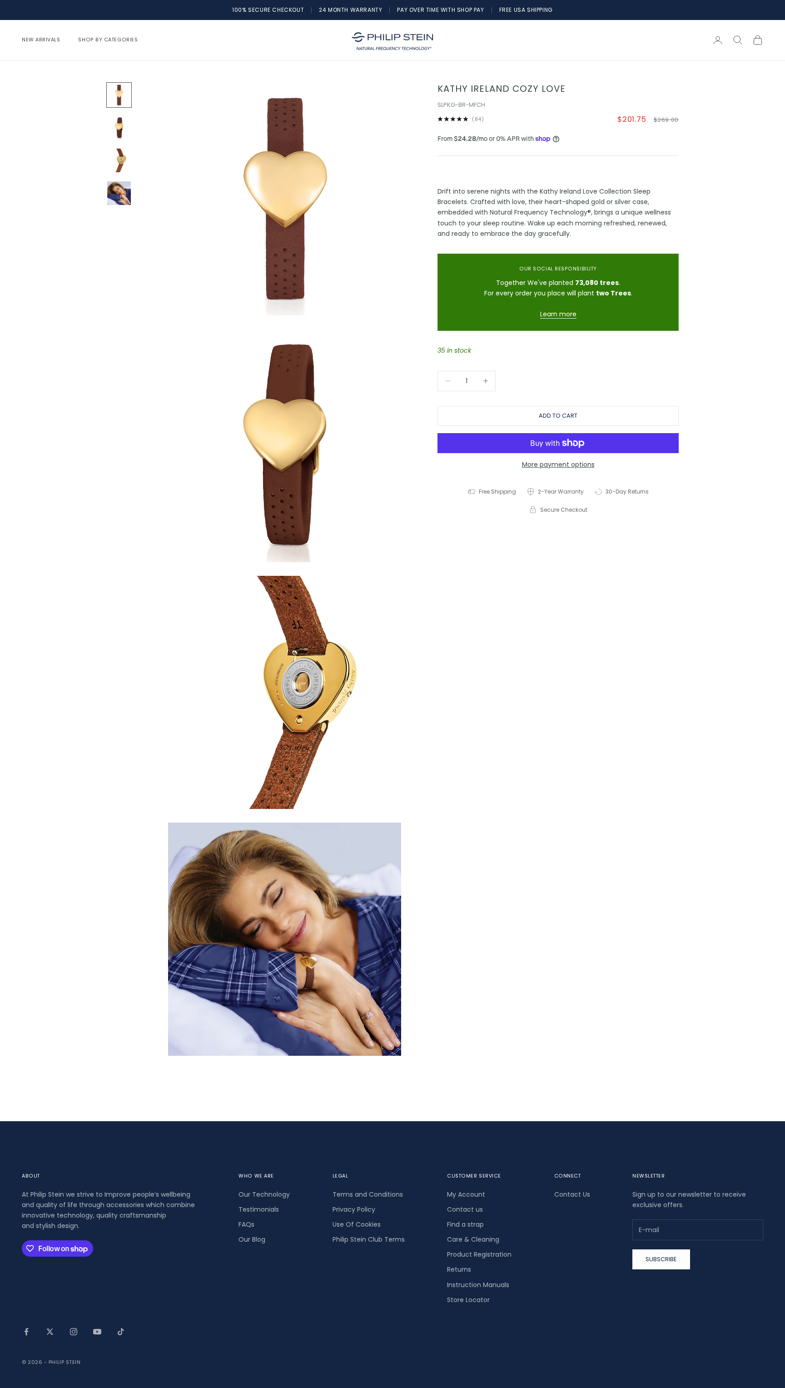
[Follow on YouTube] (97, 1331)
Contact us (465, 1209)
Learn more (558, 314)
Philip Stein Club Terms (369, 1239)
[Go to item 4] (119, 193)
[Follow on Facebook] (26, 1331)
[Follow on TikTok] (120, 1331)
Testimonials (258, 1209)
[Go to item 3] (119, 160)
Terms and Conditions (368, 1194)
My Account (466, 1194)
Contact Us (572, 1194)
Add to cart (558, 415)
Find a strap (465, 1224)
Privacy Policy (354, 1209)
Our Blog (251, 1239)
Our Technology (264, 1194)
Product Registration (479, 1254)
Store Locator (468, 1299)
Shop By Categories (108, 39)
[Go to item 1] (119, 95)
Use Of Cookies (357, 1224)
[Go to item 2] (119, 127)
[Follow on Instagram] (73, 1331)
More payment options (558, 464)
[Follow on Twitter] (50, 1331)
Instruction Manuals (478, 1284)
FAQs (246, 1224)
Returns (459, 1269)
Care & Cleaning (473, 1239)
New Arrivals (41, 39)
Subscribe (661, 1259)
